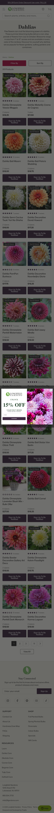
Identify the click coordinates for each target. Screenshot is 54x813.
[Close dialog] (51, 390)
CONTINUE (14, 418)
